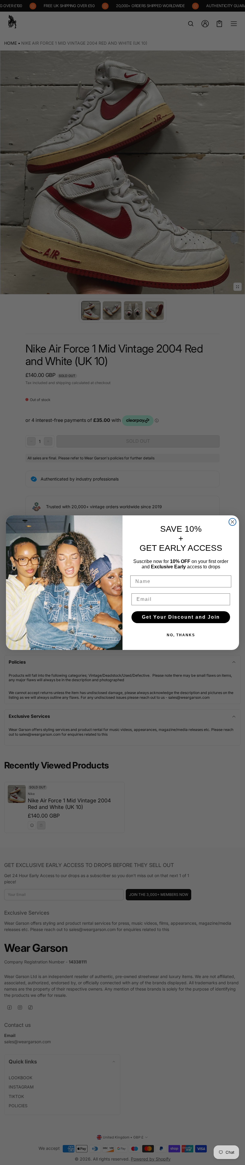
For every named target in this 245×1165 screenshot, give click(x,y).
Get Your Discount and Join (181, 617)
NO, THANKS (181, 635)
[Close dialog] (232, 521)
